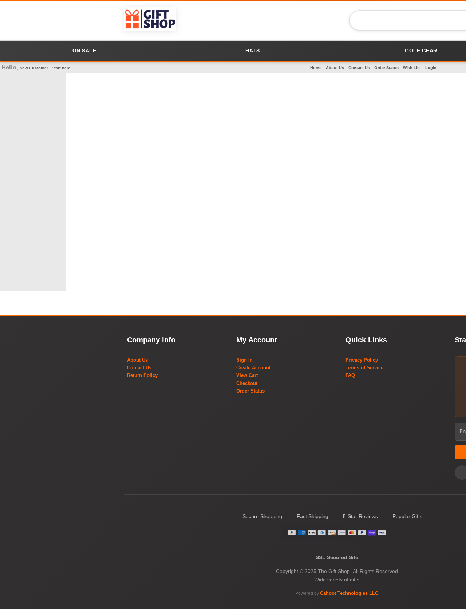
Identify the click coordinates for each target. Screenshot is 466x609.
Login (431, 67)
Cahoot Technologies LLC (349, 593)
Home (315, 67)
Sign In (244, 360)
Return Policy (142, 375)
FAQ (350, 375)
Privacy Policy (361, 360)
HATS (252, 50)
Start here (61, 68)
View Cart (247, 375)
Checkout (246, 383)
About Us (335, 67)
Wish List (412, 67)
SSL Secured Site (337, 557)
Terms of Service (364, 367)
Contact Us (359, 67)
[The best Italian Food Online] (150, 20)
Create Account (253, 367)
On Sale (84, 50)
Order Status (386, 67)
